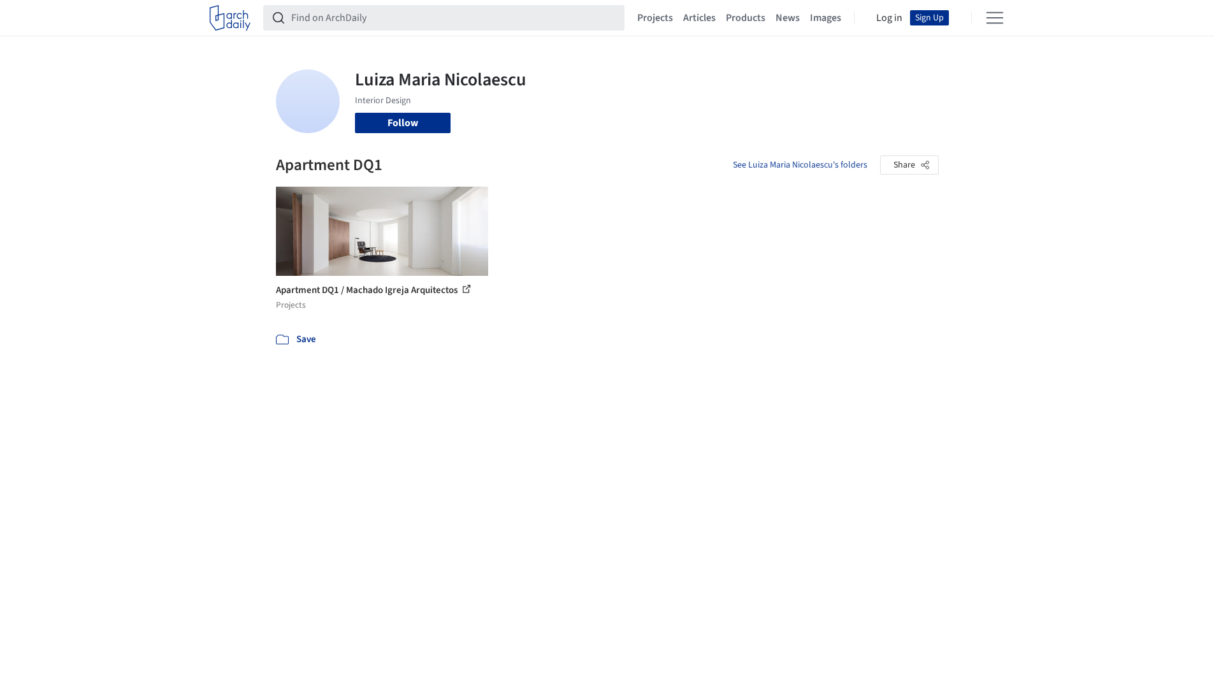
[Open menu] (995, 18)
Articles (699, 18)
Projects (655, 18)
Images (825, 18)
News (788, 18)
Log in (889, 18)
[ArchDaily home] (230, 18)
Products (745, 18)
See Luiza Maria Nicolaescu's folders (800, 165)
